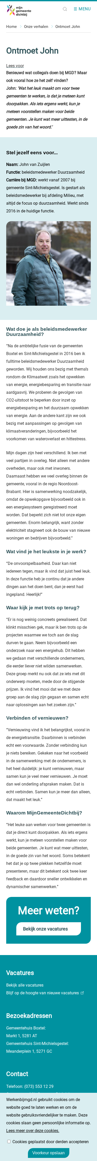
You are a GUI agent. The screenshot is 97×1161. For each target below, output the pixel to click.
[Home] (23, 10)
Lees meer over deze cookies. (32, 1130)
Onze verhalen (36, 26)
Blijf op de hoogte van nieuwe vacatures (42, 992)
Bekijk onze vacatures (45, 929)
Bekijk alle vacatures (24, 985)
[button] (65, 9)
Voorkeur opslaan (48, 1153)
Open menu (77, 9)
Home (11, 26)
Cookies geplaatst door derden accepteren (50, 1141)
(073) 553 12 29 (39, 1086)
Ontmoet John (67, 26)
